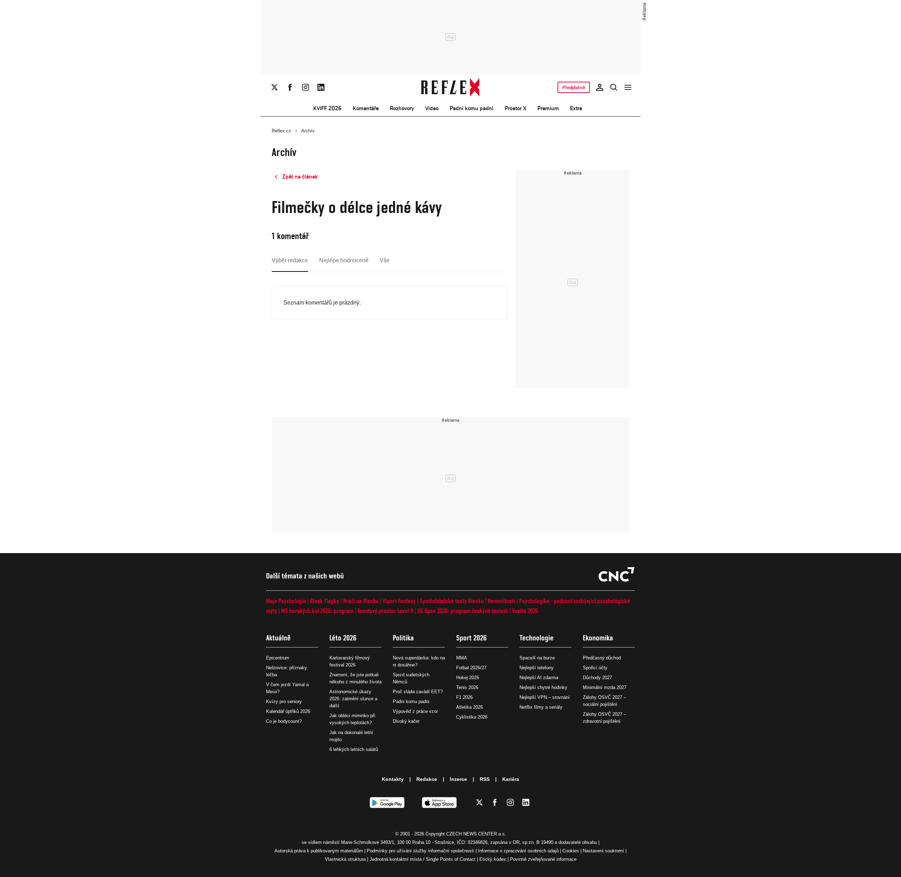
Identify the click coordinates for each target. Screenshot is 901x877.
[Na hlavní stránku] (450, 87)
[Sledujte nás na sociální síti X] (274, 87)
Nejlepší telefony (536, 667)
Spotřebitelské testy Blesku (452, 600)
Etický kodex (492, 859)
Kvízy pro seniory (284, 701)
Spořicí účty (595, 667)
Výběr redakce (290, 260)
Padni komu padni (471, 108)
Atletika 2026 (469, 707)
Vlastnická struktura (345, 859)
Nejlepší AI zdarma (538, 677)
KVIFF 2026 (327, 108)
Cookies (570, 850)
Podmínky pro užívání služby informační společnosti (420, 850)
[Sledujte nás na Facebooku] (290, 87)
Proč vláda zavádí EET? (418, 691)
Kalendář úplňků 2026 (288, 711)
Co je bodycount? (284, 721)
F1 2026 (464, 697)
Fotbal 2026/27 (471, 667)
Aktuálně (278, 637)
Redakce (426, 779)
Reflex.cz (281, 130)
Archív (308, 130)
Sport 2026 (471, 637)
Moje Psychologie (286, 600)
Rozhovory (402, 108)
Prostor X (515, 108)
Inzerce (458, 779)
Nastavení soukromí (603, 850)
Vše (385, 260)
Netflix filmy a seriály (540, 707)
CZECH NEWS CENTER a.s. (476, 834)
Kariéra (510, 779)
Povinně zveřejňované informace (543, 859)
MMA (461, 657)
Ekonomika (598, 637)
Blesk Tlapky (324, 600)
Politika (403, 637)
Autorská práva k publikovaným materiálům (319, 850)
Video (432, 108)
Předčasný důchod (602, 657)
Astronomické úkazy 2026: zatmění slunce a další (353, 698)
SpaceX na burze (537, 657)
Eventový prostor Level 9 (385, 610)
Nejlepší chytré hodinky (543, 687)
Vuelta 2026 (525, 610)
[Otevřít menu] (628, 87)
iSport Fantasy (399, 600)
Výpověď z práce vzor (415, 711)
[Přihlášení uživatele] (600, 87)
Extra (576, 108)
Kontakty (393, 779)
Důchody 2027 (597, 677)
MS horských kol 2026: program (317, 610)
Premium (548, 108)
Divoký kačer (406, 721)
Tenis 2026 (467, 687)
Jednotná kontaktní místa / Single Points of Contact (422, 859)
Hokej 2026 (467, 677)
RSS (485, 779)
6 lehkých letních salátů (353, 749)
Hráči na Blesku (361, 600)
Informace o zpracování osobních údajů (518, 850)
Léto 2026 (343, 637)
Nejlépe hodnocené (343, 260)
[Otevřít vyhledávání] (614, 87)
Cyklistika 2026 (471, 717)
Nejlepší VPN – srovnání (544, 697)
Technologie (536, 637)
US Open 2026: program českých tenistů (462, 610)
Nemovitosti (501, 600)
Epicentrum (277, 657)
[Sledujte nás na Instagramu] (305, 87)
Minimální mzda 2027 (604, 687)
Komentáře (366, 108)
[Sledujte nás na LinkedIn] (321, 87)
